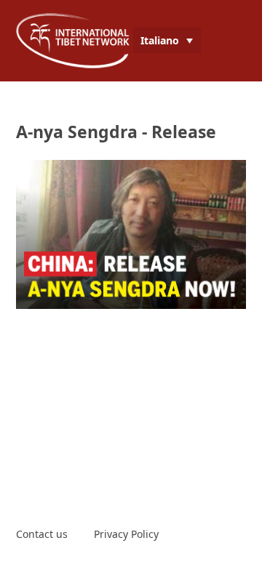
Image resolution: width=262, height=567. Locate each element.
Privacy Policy (126, 534)
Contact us (42, 534)
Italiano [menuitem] (159, 40)
